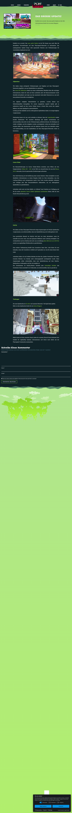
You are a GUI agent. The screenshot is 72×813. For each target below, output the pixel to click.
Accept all (61, 806)
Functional (53, 802)
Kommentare (4, 352)
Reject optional (43, 806)
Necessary (45, 802)
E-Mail (3, 373)
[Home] (37, 5)
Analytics (62, 802)
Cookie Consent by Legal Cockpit (63, 810)
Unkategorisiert (39, 14)
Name (3, 368)
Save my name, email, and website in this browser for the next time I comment (19, 378)
